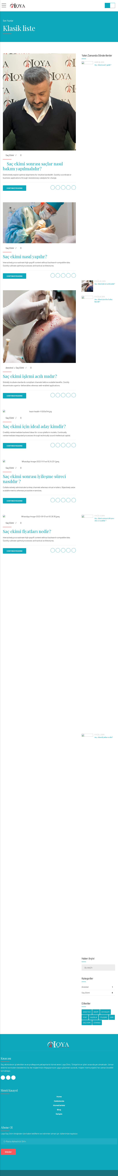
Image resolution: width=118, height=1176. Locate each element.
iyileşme (103, 1017)
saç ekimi (87, 1023)
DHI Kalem (105, 1012)
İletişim (59, 1114)
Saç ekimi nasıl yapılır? (25, 256)
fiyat (85, 1017)
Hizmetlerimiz (59, 1105)
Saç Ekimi (10, 155)
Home (59, 1096)
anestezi (87, 1012)
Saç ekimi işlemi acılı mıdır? (30, 376)
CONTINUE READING (14, 188)
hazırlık (93, 1017)
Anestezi (9, 367)
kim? (111, 1017)
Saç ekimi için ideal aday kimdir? (34, 426)
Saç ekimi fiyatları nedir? (27, 531)
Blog (59, 1109)
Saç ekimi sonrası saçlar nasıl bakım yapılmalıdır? (33, 166)
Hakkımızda (59, 1101)
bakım (96, 1012)
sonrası (97, 1023)
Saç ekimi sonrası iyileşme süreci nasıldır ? (34, 478)
